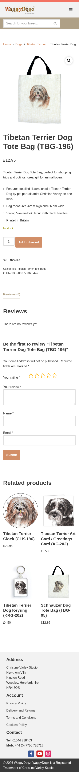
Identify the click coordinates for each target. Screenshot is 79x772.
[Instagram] (48, 754)
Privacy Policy (16, 703)
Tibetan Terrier (36, 44)
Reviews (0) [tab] (11, 294)
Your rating (11, 377)
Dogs (18, 44)
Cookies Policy (16, 724)
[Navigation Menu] (71, 9)
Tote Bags (40, 268)
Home (7, 44)
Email (8, 432)
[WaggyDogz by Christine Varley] (19, 10)
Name (8, 413)
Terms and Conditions (21, 717)
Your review (12, 387)
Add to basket (29, 242)
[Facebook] (31, 754)
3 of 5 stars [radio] (42, 375)
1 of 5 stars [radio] (30, 375)
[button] (69, 60)
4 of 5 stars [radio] (48, 375)
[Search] (55, 23)
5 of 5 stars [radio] (54, 375)
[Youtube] (39, 754)
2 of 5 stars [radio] (36, 375)
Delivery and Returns (20, 710)
